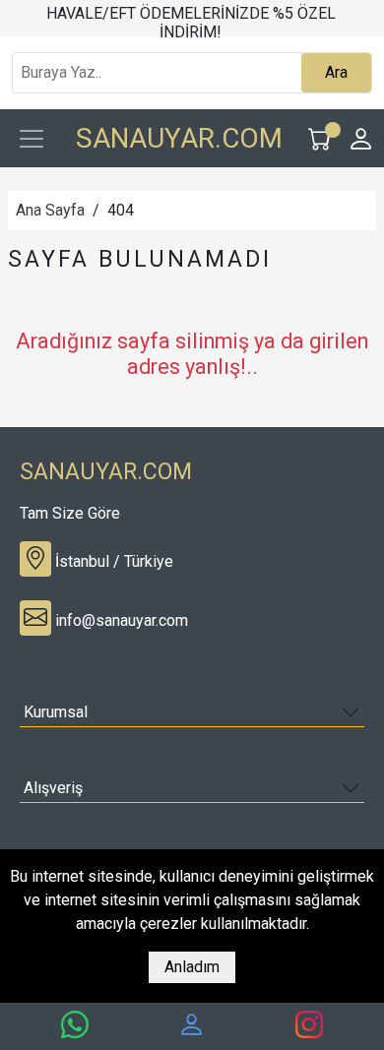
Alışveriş (53, 787)
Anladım (192, 966)
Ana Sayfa (50, 210)
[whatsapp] (75, 1025)
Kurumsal (56, 712)
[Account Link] (361, 139)
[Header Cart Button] (320, 139)
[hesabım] (192, 1025)
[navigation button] (31, 138)
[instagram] (309, 1025)
